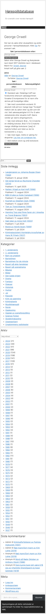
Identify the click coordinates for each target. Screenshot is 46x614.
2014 (7, 367)
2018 (7, 358)
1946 (7, 527)
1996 (7, 418)
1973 (7, 479)
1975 (7, 473)
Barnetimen (10, 258)
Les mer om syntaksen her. (25, 137)
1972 (7, 481)
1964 (7, 499)
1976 (7, 470)
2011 (7, 375)
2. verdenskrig (11, 253)
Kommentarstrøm (13, 588)
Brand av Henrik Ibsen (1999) (18, 227)
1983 (7, 453)
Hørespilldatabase (19, 11)
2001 (7, 404)
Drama (8, 278)
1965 (7, 496)
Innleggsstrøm (11, 585)
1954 (7, 513)
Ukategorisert (11, 322)
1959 (7, 507)
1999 (7, 410)
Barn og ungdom (12, 256)
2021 (7, 350)
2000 (7, 407)
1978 (7, 464)
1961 (7, 504)
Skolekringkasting (13, 319)
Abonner (38, 597)
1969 (7, 487)
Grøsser (8, 284)
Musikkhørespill (12, 304)
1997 (7, 415)
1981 (7, 459)
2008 (7, 384)
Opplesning (10, 310)
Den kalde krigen (12, 276)
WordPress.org (12, 591)
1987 (7, 441)
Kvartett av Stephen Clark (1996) (20, 201)
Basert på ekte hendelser (16, 264)
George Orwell (18, 75)
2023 (7, 344)
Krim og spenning (13, 299)
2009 (7, 381)
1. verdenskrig (11, 250)
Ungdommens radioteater (16, 324)
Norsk (8, 307)
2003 (7, 398)
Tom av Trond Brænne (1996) (18, 206)
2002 (7, 401)
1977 (7, 467)
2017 (7, 361)
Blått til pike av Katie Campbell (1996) (22, 195)
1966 (7, 493)
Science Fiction (12, 316)
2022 (7, 347)
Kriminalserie (11, 301)
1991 (7, 433)
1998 (7, 413)
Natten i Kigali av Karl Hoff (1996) (20, 189)
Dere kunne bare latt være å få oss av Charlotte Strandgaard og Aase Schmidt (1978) (24, 568)
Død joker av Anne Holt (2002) (19, 221)
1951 (7, 519)
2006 (7, 390)
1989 (7, 436)
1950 (7, 522)
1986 (7, 444)
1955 (7, 510)
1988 (7, 438)
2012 (7, 373)
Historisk (9, 287)
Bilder (7, 273)
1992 (7, 430)
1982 (7, 456)
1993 (7, 427)
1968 (7, 490)
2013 (7, 370)
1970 (7, 484)
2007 (7, 387)
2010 (7, 378)
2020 (7, 352)
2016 (7, 364)
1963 (7, 502)
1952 (7, 516)
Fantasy (9, 281)
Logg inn (9, 582)
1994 (7, 424)
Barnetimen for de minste (16, 261)
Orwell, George (20, 66)
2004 (7, 395)
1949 (7, 524)
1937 (7, 530)
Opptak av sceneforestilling (17, 313)
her (36, 46)
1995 (7, 421)
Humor (8, 290)
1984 (6, 75)
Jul (6, 293)
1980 (7, 461)
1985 (7, 447)
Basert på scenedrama (15, 267)
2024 (7, 341)
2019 (7, 355)
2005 (7, 393)
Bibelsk (8, 270)
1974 (7, 476)
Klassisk (9, 296)
